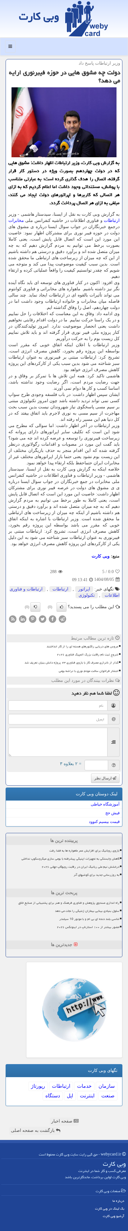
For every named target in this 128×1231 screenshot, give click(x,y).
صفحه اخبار (62, 1121)
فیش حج (112, 813)
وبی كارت (39, 16)
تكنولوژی (87, 595)
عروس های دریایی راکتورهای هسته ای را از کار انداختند (82, 646)
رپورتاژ (38, 1086)
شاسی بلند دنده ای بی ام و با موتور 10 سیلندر (89, 919)
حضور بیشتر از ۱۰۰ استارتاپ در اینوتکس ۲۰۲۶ (88, 927)
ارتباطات (112, 220)
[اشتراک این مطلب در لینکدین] (22, 618)
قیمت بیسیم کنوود (104, 821)
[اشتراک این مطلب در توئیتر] (42, 618)
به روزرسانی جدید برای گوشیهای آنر (96, 875)
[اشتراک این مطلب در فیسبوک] (52, 618)
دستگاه (52, 1095)
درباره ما (118, 1200)
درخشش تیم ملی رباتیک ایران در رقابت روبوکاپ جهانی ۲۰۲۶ (80, 867)
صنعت (108, 1095)
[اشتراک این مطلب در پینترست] (32, 618)
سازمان (106, 1086)
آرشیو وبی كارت (113, 1216)
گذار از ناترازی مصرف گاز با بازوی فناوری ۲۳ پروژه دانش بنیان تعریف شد (71, 662)
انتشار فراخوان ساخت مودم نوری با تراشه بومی (88, 671)
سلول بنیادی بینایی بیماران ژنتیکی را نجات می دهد (87, 911)
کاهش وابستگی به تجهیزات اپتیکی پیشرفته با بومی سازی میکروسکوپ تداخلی (70, 859)
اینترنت (87, 1095)
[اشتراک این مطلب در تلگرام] (62, 618)
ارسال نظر (103, 778)
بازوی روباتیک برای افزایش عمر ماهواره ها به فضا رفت (84, 850)
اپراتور (84, 589)
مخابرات (16, 220)
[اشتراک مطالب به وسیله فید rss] (12, 618)
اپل (70, 1095)
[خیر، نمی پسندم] (35, 607)
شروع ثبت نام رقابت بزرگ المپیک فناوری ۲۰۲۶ (87, 654)
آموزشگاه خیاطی (105, 804)
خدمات (84, 1086)
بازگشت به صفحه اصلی (33, 1130)
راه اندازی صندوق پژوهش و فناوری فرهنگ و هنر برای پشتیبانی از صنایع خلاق (68, 903)
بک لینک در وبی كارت (109, 1208)
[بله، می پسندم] (61, 607)
